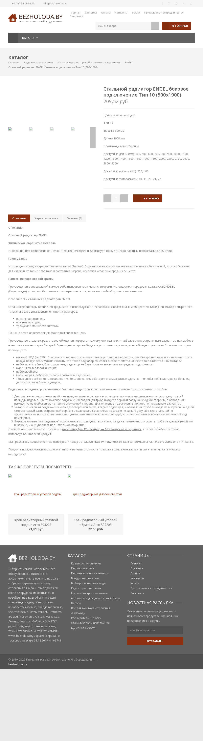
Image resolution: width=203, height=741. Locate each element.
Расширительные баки (86, 618)
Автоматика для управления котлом (95, 598)
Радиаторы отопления (38, 62)
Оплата (106, 12)
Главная (75, 12)
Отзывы (74, 218)
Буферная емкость (83, 628)
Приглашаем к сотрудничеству (164, 12)
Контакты (121, 12)
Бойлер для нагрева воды (88, 583)
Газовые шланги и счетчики (89, 573)
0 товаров (180, 26)
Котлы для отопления (86, 563)
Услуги (136, 12)
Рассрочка (76, 16)
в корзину (151, 198)
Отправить (155, 641)
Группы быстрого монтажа (89, 593)
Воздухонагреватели (85, 578)
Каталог (28, 38)
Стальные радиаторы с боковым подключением (89, 62)
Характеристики (46, 218)
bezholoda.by (41, 17)
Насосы (76, 603)
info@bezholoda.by (55, 3)
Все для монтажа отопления (90, 608)
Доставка (91, 12)
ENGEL (129, 62)
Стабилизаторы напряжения (90, 623)
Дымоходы (78, 613)
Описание (19, 218)
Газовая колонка (82, 568)
